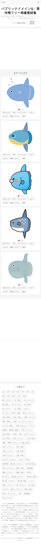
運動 (19, 413)
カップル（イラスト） (26, 421)
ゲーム (32, 425)
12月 (24, 396)
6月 (27, 392)
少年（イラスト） (19, 438)
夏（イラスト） (29, 400)
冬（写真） (18, 408)
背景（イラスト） (8, 485)
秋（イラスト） (17, 404)
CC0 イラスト (6, 112)
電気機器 (30, 468)
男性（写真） (20, 468)
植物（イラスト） (13, 442)
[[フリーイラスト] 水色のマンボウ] (20, 107)
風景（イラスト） (16, 489)
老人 (20, 493)
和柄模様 (27, 493)
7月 (32, 392)
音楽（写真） (7, 417)
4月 (18, 392)
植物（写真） (26, 442)
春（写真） (18, 400)
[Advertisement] (20, 49)
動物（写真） (20, 472)
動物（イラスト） (15, 116)
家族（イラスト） (30, 417)
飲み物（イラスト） (18, 476)
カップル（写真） (8, 425)
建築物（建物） (14, 430)
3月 (13, 392)
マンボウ (5, 116)
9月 (8, 396)
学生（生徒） (18, 417)
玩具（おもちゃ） (21, 425)
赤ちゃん (27, 408)
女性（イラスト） (8, 447)
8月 (4, 396)
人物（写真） (20, 455)
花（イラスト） (21, 485)
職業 (4, 442)
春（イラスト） (7, 400)
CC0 (17, 503)
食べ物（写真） (31, 464)
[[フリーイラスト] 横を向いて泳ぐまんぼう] (20, 151)
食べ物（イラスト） (17, 464)
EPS (14, 112)
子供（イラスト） (27, 430)
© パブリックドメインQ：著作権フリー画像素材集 (17, 538)
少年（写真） (31, 438)
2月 (8, 392)
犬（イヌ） (6, 413)
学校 (15, 421)
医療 (13, 413)
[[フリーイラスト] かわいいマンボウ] (20, 194)
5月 (23, 392)
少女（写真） (7, 438)
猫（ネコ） (6, 476)
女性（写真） (20, 447)
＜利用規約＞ (14, 524)
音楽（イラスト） (28, 413)
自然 (20, 434)
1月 (4, 392)
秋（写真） (27, 404)
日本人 (29, 472)
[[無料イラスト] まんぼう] (20, 283)
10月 (13, 396)
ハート (32, 481)
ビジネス (5, 489)
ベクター (31, 112)
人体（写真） (20, 451)
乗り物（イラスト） (9, 481)
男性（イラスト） (8, 468)
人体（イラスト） (8, 451)
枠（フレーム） (7, 498)
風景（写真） (28, 489)
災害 (15, 434)
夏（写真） (6, 404)
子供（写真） (7, 434)
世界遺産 (5, 464)
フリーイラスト (22, 112)
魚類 (23, 116)
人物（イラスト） (8, 455)
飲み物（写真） (32, 476)
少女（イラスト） (29, 434)
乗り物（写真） (22, 481)
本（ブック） (12, 493)
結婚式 (5, 430)
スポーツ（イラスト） (10, 459)
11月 (19, 396)
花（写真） (32, 485)
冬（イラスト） (7, 408)
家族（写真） (7, 421)
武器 (4, 493)
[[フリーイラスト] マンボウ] (20, 238)
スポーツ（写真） (24, 459)
